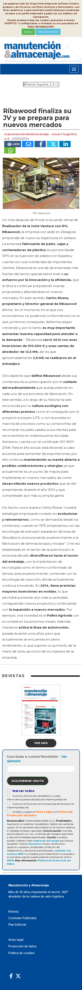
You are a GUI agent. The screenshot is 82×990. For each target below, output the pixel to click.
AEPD (10, 860)
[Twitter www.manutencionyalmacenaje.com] (18, 976)
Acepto (28, 31)
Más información (48, 31)
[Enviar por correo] (27, 144)
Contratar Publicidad (22, 918)
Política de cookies (21, 953)
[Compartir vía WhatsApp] (10, 150)
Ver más (41, 743)
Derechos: (35, 843)
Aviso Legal (44, 811)
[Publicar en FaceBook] (40, 144)
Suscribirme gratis (27, 780)
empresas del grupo (46, 840)
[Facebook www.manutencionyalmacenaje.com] (11, 976)
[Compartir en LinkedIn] (65, 144)
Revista (13, 911)
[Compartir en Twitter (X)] (52, 144)
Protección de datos (22, 946)
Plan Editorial (17, 924)
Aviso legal (15, 940)
